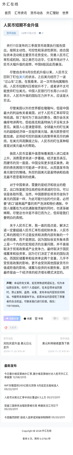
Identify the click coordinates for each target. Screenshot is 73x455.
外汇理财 (52, 13)
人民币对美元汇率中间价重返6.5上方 (25, 397)
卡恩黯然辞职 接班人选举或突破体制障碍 (27, 417)
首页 (8, 13)
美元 (22, 77)
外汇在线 (46, 430)
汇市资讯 (20, 13)
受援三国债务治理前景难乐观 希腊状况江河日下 (31, 405)
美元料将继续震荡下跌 (55, 343)
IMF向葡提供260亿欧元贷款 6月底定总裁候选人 (31, 385)
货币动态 (36, 13)
